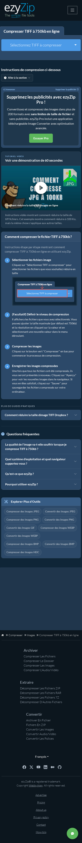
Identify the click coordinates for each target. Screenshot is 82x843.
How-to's (41, 832)
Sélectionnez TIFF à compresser (36, 45)
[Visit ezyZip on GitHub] (59, 767)
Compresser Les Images (39, 665)
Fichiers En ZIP (36, 725)
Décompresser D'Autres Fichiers (41, 702)
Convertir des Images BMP (59, 544)
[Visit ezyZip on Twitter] (31, 767)
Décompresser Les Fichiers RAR (40, 693)
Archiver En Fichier (38, 720)
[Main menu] (72, 10)
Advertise (41, 795)
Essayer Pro (41, 138)
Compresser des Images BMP (22, 544)
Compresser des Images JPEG (22, 511)
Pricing (41, 802)
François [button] (39, 756)
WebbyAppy (36, 785)
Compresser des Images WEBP (58, 527)
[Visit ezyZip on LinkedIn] (45, 767)
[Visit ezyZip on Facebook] (24, 767)
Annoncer (10, 89)
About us (41, 809)
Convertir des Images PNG (59, 519)
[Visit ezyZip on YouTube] (38, 767)
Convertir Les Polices (40, 738)
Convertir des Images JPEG (60, 511)
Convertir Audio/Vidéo (41, 734)
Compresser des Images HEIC (22, 552)
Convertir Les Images (40, 729)
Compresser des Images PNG (22, 519)
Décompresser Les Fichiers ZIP (40, 688)
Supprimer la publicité (65, 89)
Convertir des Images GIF (20, 527)
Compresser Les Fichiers (39, 656)
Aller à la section (17, 77)
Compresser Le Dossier (39, 661)
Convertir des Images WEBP (22, 535)
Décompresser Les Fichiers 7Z (39, 697)
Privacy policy (41, 817)
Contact (41, 824)
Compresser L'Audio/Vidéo (41, 670)
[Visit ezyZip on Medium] (52, 767)
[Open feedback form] (72, 833)
